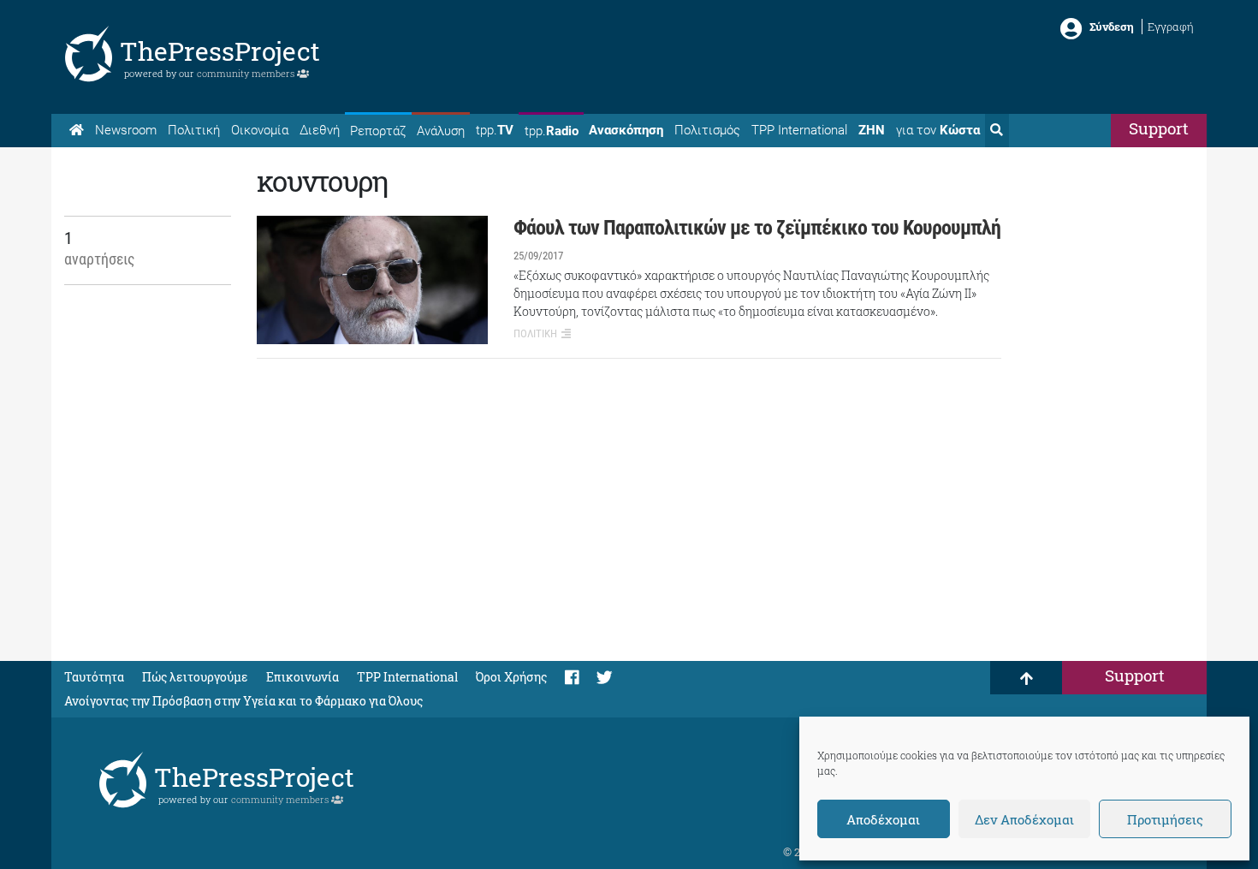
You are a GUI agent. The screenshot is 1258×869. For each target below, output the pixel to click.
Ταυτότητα (94, 677)
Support (1159, 128)
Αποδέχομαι (883, 819)
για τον (938, 130)
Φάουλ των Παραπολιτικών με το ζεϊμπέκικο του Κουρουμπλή (756, 228)
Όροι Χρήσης (511, 677)
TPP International (799, 130)
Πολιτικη (535, 333)
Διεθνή (320, 130)
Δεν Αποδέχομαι (1024, 819)
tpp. (494, 130)
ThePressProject (220, 51)
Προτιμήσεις (1165, 819)
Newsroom (126, 130)
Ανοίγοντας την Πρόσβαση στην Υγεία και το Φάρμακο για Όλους (243, 701)
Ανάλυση (441, 131)
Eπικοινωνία (302, 677)
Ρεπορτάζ (378, 131)
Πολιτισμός (707, 130)
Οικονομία (259, 130)
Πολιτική (194, 130)
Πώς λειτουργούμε (195, 677)
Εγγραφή (1171, 26)
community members (247, 73)
